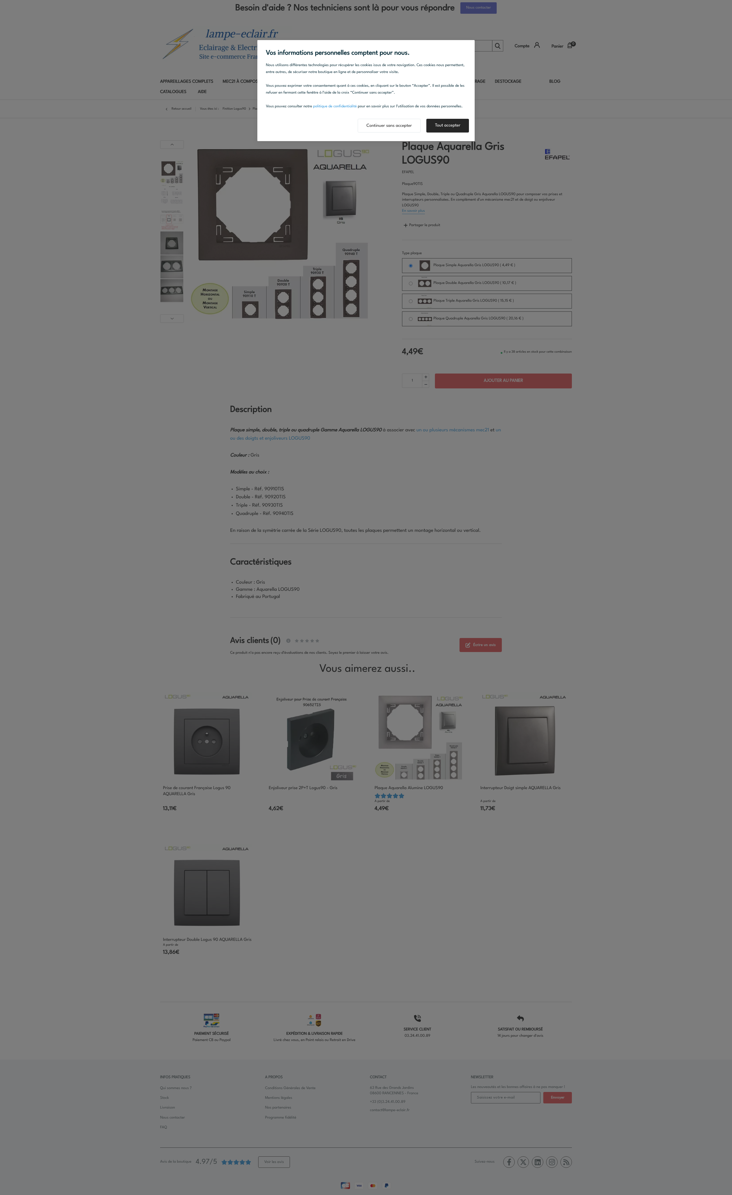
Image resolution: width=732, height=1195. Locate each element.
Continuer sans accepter (389, 126)
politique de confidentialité (335, 106)
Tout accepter (447, 125)
